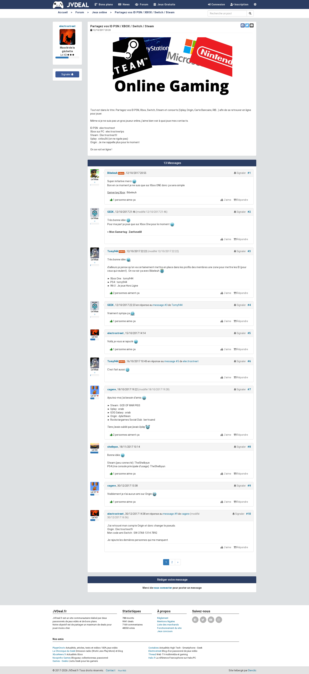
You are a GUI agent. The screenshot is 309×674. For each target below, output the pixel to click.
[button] (255, 4)
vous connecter (162, 587)
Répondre (242, 199)
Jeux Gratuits (165, 4)
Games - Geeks (60, 661)
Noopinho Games (62, 657)
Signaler (66, 74)
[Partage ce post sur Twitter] (247, 25)
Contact (110, 670)
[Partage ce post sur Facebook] (243, 25)
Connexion (218, 4)
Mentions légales (166, 621)
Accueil (63, 12)
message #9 (170, 513)
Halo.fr (151, 657)
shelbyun (112, 446)
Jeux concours (165, 631)
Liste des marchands (168, 624)
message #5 (171, 361)
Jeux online (99, 12)
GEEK (110, 211)
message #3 (160, 305)
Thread (152, 654)
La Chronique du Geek (64, 651)
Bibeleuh (112, 173)
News (125, 4)
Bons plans (105, 4)
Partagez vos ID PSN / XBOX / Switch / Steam (145, 12)
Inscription (241, 4)
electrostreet (67, 26)
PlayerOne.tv (59, 647)
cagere (111, 389)
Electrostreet (154, 651)
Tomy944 (112, 251)
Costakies (153, 647)
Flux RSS (122, 671)
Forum (143, 4)
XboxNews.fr (59, 654)
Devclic (252, 670)
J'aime (227, 199)
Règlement (162, 618)
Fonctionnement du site (169, 628)
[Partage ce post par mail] (252, 25)
